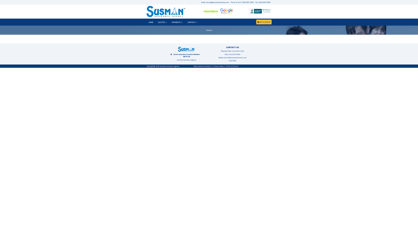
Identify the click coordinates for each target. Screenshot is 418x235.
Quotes (161, 22)
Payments (176, 22)
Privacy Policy (218, 66)
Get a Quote (264, 22)
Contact (192, 22)
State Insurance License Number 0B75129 (186, 55)
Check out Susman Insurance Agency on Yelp (242, 11)
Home (151, 22)
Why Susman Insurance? (203, 66)
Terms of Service (231, 66)
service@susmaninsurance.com (217, 2)
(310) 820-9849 (265, 2)
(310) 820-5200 (248, 2)
